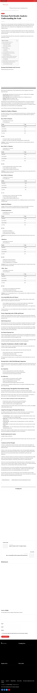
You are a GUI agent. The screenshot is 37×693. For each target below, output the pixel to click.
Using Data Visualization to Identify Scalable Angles (9, 56)
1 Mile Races (5, 49)
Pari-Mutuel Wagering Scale (7, 55)
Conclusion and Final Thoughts (8, 64)
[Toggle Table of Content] (16, 41)
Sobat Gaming (9, 684)
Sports (3, 13)
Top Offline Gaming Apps (23, 510)
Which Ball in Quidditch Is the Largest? (23, 572)
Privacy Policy (19, 680)
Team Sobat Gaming (7, 533)
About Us (2, 680)
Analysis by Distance (5, 47)
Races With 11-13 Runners (7, 45)
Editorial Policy (13, 680)
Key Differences (6, 59)
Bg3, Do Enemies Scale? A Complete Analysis (30, 660)
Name (2, 623)
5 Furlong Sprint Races (7, 48)
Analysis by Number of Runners (6, 43)
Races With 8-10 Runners (7, 44)
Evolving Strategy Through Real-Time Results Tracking (10, 60)
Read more (17, 595)
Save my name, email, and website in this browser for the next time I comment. (15, 633)
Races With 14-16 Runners (7, 46)
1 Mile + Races (6, 50)
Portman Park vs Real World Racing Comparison (9, 57)
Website (2, 630)
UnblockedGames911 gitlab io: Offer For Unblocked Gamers (22, 661)
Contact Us (7, 680)
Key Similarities (6, 58)
